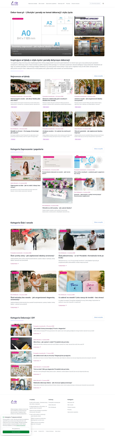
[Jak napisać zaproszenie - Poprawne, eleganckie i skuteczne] (89, 26)
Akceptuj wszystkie (16, 432)
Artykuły (32, 399)
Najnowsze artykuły (32, 3)
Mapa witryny (57, 431)
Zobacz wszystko (98, 76)
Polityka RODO (41, 431)
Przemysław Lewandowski (16, 96)
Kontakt (35, 431)
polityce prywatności (20, 425)
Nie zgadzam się (16, 428)
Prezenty (68, 3)
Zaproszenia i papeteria (51, 3)
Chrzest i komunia (75, 3)
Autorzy (51, 399)
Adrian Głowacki (78, 128)
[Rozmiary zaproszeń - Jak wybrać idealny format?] (42, 36)
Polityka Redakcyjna (50, 431)
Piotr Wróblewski (14, 128)
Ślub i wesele (41, 3)
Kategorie (70, 399)
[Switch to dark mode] (103, 3)
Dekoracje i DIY (61, 3)
